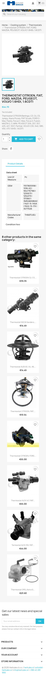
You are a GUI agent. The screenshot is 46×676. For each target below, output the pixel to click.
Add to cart (23, 139)
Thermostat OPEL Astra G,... (23, 589)
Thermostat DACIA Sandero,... (23, 322)
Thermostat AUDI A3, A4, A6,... (23, 367)
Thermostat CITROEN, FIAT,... (23, 411)
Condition (11, 224)
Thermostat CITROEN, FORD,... (23, 456)
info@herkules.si (20, 670)
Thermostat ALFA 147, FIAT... (23, 500)
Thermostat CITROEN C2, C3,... (23, 277)
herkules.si (29, 667)
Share (11, 148)
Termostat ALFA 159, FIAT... (23, 545)
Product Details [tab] (15, 163)
